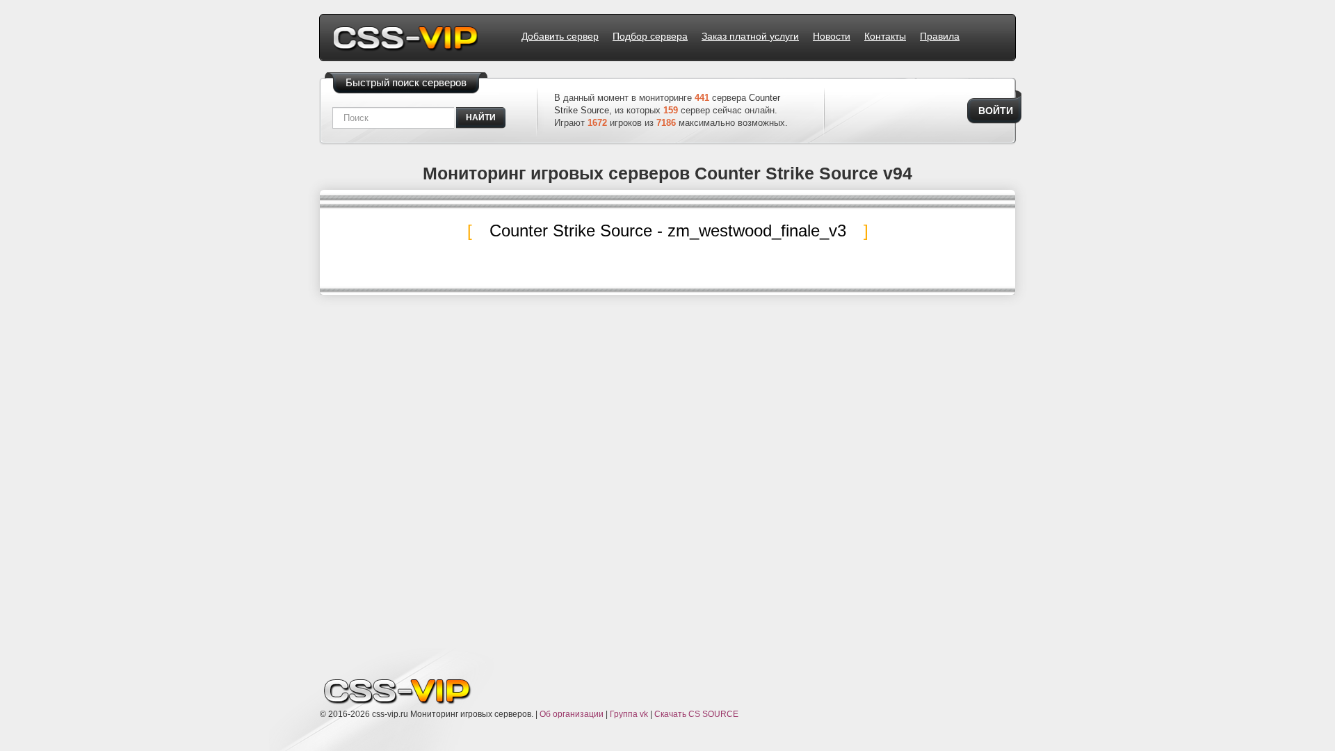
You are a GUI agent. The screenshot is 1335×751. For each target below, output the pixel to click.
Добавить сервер (560, 36)
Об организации (572, 714)
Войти (995, 110)
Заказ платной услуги (750, 36)
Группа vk (629, 714)
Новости (831, 36)
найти (481, 117)
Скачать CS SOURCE (696, 714)
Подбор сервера (650, 36)
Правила (940, 36)
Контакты (885, 36)
